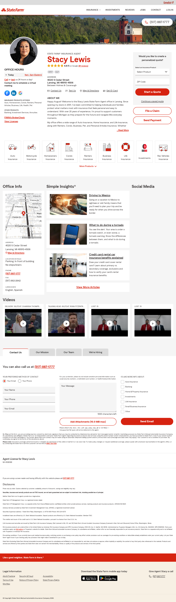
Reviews (129, 10)
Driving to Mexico (99, 195)
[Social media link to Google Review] (20, 93)
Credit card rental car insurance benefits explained (106, 256)
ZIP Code (141, 82)
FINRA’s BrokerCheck (14, 117)
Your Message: (68, 386)
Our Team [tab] (69, 352)
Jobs (142, 10)
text (13, 80)
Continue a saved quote (152, 101)
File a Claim (152, 111)
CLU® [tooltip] (57, 72)
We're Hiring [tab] (95, 352)
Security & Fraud (26, 576)
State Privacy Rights (51, 580)
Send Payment (152, 120)
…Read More (123, 130)
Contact (156, 10)
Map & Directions (16, 253)
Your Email (11, 381)
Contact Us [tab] (16, 352)
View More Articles (88, 287)
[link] (13, 10)
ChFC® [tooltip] (50, 72)
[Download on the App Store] (89, 578)
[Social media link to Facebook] (7, 93)
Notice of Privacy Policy (28, 580)
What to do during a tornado (106, 225)
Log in (169, 10)
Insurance (92, 10)
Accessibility (48, 576)
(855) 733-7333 (51, 443)
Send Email (147, 421)
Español (167, 2)
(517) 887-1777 (13, 273)
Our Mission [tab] (42, 352)
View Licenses (11, 121)
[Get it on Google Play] (108, 578)
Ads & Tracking (9, 576)
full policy (19, 529)
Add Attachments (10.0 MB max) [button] (88, 421)
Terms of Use (8, 580)
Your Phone (27, 381)
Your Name (9, 390)
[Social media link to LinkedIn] (13, 93)
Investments (112, 10)
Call (6, 80)
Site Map (6, 584)
